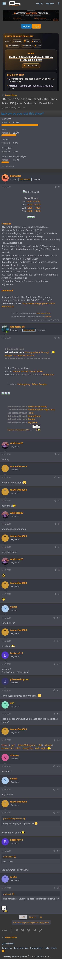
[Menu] (4, 3)
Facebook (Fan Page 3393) (31, 409)
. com (21, 412)
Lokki (17, 748)
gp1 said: (7, 894)
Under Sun (48, 374)
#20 (58, 888)
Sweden (43, 384)
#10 (58, 618)
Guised (24, 371)
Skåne (35, 384)
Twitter (21, 419)
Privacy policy (36, 948)
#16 (58, 766)
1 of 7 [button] (22, 917)
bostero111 (8, 748)
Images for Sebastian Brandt (19, 355)
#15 (58, 740)
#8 (59, 570)
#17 (58, 789)
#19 (58, 851)
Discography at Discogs (37, 352)
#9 (59, 594)
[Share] (55, 187)
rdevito (48, 744)
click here (48, 316)
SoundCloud (24, 415)
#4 (59, 477)
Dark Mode (9, 943)
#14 (58, 713)
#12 (58, 664)
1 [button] (6, 159)
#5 (59, 500)
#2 (59, 338)
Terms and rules (21, 948)
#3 (59, 454)
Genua (16, 371)
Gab (37, 748)
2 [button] (6, 132)
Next (31, 917)
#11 (58, 641)
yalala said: (8, 856)
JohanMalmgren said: (12, 818)
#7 (59, 547)
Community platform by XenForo (26, 956)
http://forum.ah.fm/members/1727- (20, 430)
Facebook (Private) (27, 406)
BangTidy (28, 748)
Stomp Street (36, 371)
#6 (59, 524)
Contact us (7, 948)
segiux (44, 748)
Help (47, 948)
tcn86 (39, 744)
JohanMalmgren (26, 744)
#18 (58, 812)
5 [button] (6, 122)
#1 (59, 186)
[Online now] (7, 331)
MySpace (22, 422)
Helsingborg (24, 384)
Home (54, 948)
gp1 (13, 744)
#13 (58, 690)
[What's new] (58, 3)
